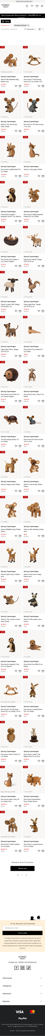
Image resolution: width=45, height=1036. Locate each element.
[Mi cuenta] (27, 5)
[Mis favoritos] (32, 5)
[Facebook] (16, 967)
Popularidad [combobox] (30, 29)
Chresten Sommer (20, 25)
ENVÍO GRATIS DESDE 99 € (24, 1)
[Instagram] (22, 967)
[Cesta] (37, 5)
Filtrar (7, 21)
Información (7, 978)
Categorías (7, 986)
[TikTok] (29, 967)
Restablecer (5, 25)
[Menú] (42, 5)
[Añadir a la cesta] (20, 86)
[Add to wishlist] (16, 86)
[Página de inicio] (6, 6)
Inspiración (7, 994)
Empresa (6, 1001)
